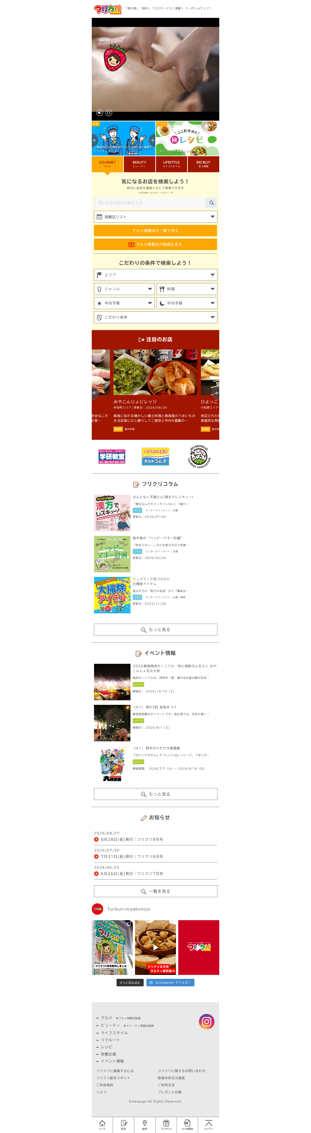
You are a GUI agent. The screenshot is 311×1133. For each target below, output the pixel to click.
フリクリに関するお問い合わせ (182, 1071)
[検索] (211, 203)
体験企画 (108, 1054)
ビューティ (110, 1025)
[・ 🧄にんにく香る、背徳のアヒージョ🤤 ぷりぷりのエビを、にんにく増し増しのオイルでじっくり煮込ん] (155, 947)
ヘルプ (101, 1092)
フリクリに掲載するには (115, 1071)
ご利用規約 (104, 1085)
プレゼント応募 (170, 1092)
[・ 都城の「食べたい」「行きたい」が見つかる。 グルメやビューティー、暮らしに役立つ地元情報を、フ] (198, 947)
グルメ (106, 1018)
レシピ (106, 1047)
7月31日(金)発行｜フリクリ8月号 (132, 856)
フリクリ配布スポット (113, 1078)
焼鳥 (139, 429)
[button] (95, 140)
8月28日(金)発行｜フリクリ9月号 (132, 839)
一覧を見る (160, 891)
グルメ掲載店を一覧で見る (155, 230)
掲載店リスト (116, 217)
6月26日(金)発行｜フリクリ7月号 (132, 873)
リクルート (110, 1040)
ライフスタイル (114, 1033)
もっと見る (160, 630)
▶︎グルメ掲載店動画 (128, 1018)
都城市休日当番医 (171, 1078)
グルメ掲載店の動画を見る (158, 244)
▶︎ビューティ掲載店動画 (139, 1025)
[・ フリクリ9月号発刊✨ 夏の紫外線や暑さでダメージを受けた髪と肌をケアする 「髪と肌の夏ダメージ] (112, 947)
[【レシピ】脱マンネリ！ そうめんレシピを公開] (123, 138)
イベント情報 (112, 1061)
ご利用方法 (166, 1085)
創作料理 (130, 429)
